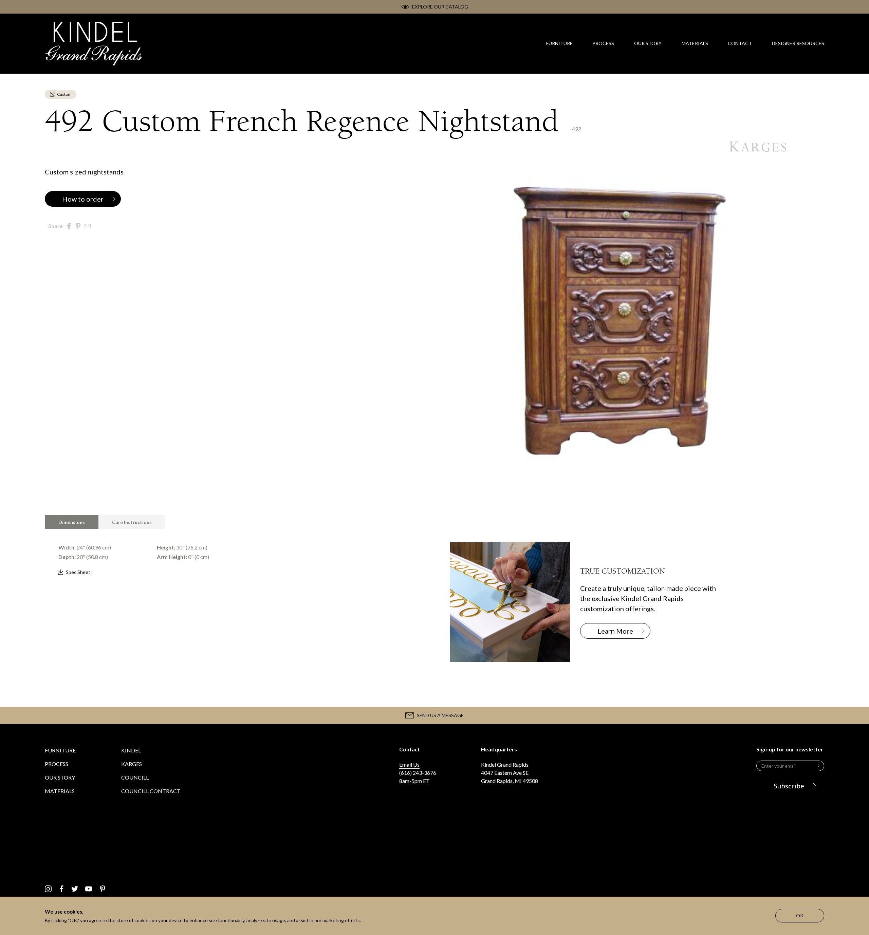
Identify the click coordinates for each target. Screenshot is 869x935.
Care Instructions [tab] (132, 522)
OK (799, 915)
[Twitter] (74, 888)
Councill (135, 777)
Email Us (409, 764)
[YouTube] (88, 888)
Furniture (60, 750)
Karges (131, 764)
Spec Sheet (78, 572)
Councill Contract (151, 791)
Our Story (60, 777)
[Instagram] (48, 888)
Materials (60, 791)
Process (56, 764)
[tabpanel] (232, 553)
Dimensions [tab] (71, 522)
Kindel (131, 750)
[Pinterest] (102, 888)
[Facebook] (61, 888)
